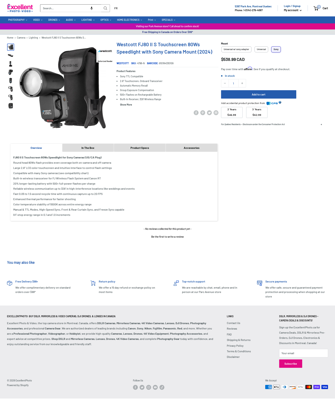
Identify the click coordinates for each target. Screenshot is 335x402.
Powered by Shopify (18, 385)
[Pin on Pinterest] (202, 112)
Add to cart (258, 94)
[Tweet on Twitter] (209, 112)
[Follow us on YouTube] (155, 387)
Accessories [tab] (191, 147)
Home (10, 37)
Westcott (123, 63)
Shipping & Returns (239, 339)
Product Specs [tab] (140, 147)
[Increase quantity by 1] (242, 83)
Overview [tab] (36, 147)
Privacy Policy (235, 345)
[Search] (105, 8)
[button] (91, 8)
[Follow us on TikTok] (161, 387)
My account (291, 10)
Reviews (232, 328)
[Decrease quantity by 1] (225, 83)
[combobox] (70, 8)
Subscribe (290, 363)
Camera (21, 37)
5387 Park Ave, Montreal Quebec (253, 6)
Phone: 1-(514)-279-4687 (249, 10)
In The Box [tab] (87, 147)
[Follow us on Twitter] (142, 387)
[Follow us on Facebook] (135, 387)
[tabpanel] (114, 186)
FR (116, 8)
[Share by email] (216, 112)
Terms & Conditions (239, 351)
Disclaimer (233, 356)
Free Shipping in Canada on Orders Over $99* (167, 32)
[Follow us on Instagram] (148, 387)
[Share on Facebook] (196, 112)
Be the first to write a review (167, 236)
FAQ (229, 334)
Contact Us (233, 323)
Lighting (33, 37)
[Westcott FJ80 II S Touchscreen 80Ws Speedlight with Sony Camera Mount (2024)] (10, 47)
